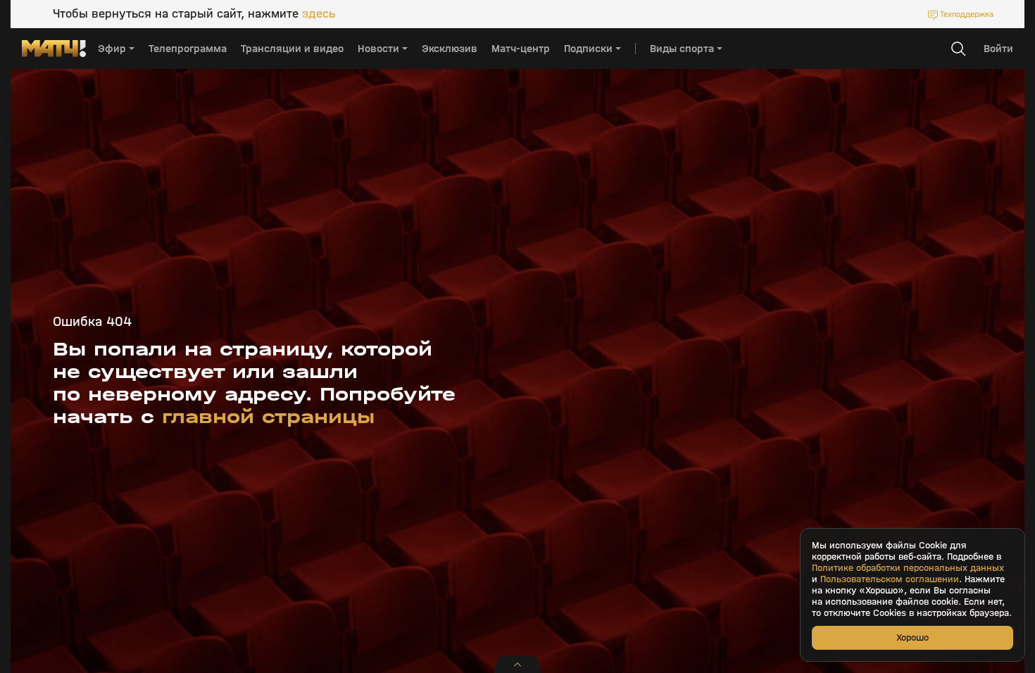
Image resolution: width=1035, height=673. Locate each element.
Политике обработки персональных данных (908, 568)
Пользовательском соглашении (889, 579)
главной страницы (268, 416)
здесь (318, 14)
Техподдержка (966, 14)
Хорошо (912, 637)
